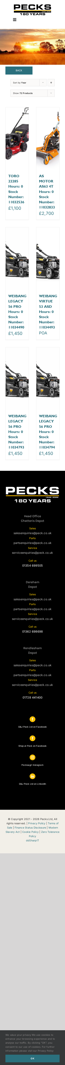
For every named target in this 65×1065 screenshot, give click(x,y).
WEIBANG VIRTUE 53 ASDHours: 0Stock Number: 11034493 (48, 311)
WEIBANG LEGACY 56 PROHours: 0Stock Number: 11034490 (17, 311)
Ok (32, 1058)
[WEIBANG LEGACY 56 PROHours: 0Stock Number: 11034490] (17, 258)
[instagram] (32, 757)
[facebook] (32, 719)
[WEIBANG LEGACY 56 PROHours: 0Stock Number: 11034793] (17, 378)
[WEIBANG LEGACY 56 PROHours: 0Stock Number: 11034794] (47, 378)
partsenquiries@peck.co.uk (33, 543)
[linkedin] (32, 776)
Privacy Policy (36, 823)
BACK (19, 70)
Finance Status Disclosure (30, 827)
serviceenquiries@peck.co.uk (32, 552)
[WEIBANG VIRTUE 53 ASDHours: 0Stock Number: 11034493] (47, 258)
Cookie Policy (30, 831)
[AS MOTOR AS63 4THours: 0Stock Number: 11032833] (47, 138)
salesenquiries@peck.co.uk (33, 533)
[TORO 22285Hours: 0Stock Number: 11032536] (17, 138)
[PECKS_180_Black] (32, 5)
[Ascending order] (51, 82)
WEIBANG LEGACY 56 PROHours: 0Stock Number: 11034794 (48, 431)
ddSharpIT (32, 840)
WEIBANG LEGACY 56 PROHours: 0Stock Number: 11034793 (17, 431)
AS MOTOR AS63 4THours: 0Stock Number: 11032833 (47, 191)
